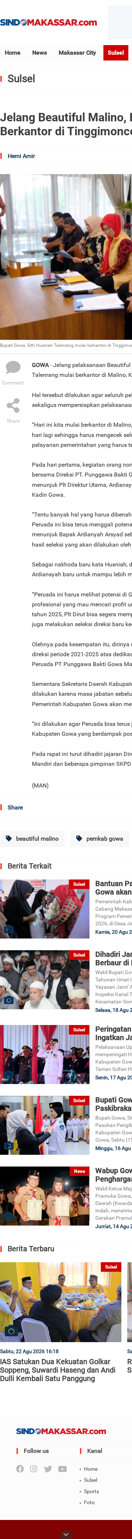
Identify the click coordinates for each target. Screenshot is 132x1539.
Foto (89, 1502)
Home (13, 52)
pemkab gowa (104, 838)
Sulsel (116, 52)
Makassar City (77, 52)
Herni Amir (21, 156)
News (39, 52)
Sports (91, 1491)
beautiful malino (37, 838)
